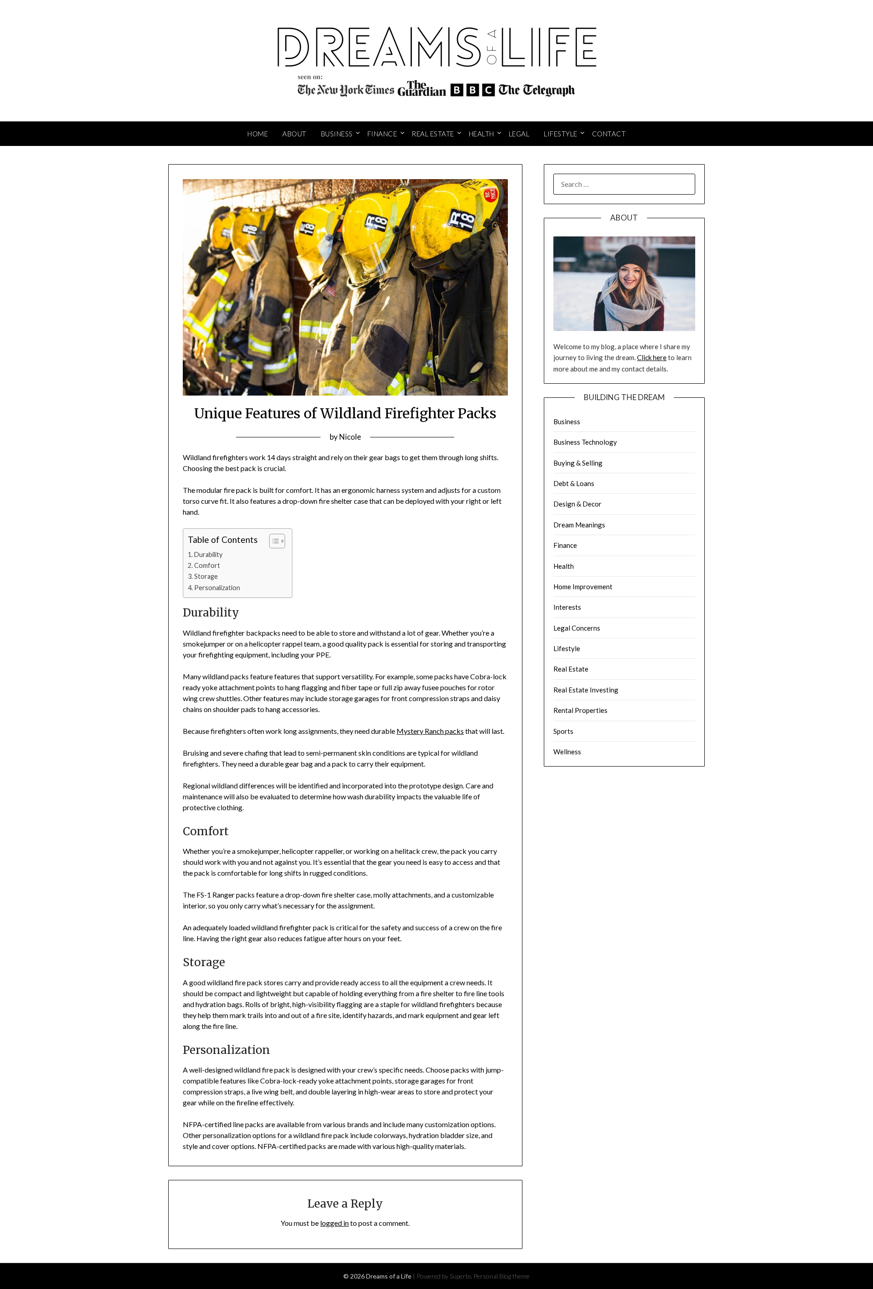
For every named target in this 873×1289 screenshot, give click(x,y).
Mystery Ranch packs (430, 731)
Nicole (350, 436)
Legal (519, 134)
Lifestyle (560, 134)
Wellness (567, 751)
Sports (563, 731)
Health (481, 134)
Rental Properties (580, 710)
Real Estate (432, 134)
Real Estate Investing (585, 690)
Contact (609, 134)
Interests (567, 607)
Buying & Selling (577, 463)
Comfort (207, 565)
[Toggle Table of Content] (272, 541)
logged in (334, 1223)
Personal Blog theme (501, 1276)
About (294, 134)
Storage (206, 576)
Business (337, 134)
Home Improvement (582, 586)
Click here (652, 357)
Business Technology (585, 442)
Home (257, 134)
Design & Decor (577, 504)
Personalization (217, 588)
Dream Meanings (579, 525)
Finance (382, 134)
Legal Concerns (576, 628)
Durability (208, 554)
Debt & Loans (573, 483)
